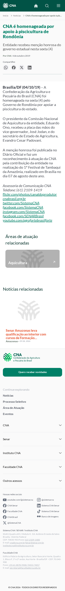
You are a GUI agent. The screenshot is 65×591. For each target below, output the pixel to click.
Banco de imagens (50, 516)
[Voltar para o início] (36, 5)
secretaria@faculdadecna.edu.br (25, 567)
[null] (6, 67)
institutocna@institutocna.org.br (18, 545)
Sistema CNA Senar (50, 505)
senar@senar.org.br (34, 542)
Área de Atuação (13, 407)
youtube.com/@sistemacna (20, 499)
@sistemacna (48, 499)
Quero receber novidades (32, 372)
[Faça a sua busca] (47, 5)
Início (5, 15)
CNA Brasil (12, 517)
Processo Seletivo (14, 401)
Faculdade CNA (14, 511)
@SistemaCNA (14, 522)
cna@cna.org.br (17, 542)
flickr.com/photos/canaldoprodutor (30, 194)
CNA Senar (12, 505)
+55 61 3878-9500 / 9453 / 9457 (24, 565)
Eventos (8, 414)
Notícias (17, 15)
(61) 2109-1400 (32, 539)
